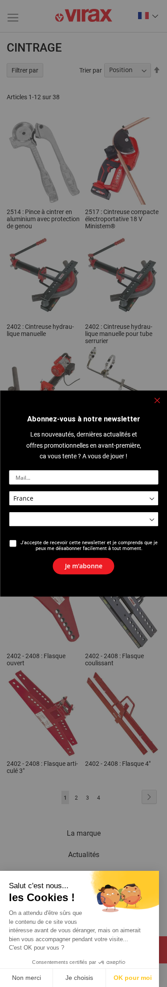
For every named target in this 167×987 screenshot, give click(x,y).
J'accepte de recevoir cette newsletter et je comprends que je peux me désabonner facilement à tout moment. (89, 545)
